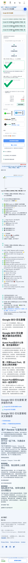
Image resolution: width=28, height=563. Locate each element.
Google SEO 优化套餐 (9, 409)
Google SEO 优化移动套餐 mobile (13, 406)
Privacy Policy (5, 542)
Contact (23, 542)
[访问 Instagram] (2, 546)
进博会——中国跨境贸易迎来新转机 (11, 423)
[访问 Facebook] (6, 546)
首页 (2, 7)
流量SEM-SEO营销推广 (11, 7)
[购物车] (19, 3)
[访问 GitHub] (10, 546)
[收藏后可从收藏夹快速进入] (25, 9)
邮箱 (4, 130)
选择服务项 (5, 37)
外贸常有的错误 (6, 420)
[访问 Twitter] (13, 546)
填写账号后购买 (17, 560)
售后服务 (4, 538)
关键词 (16, 77)
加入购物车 (14, 145)
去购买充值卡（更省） (15, 125)
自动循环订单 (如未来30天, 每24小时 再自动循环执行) (14, 92)
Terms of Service (14, 542)
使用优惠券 (20, 104)
